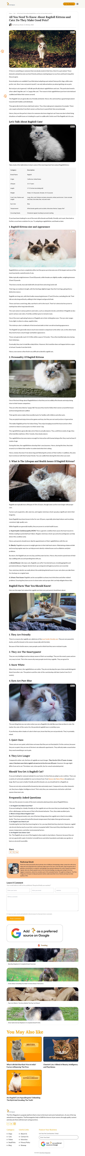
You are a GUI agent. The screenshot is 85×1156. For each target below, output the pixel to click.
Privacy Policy (25, 1142)
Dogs (10, 1134)
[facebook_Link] (8, 1123)
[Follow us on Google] (35, 933)
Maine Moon (60, 779)
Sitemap (23, 1145)
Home (10, 13)
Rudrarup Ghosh (18, 25)
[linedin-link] (17, 852)
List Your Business (69, 4)
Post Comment (15, 919)
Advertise (24, 1139)
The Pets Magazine (44, 1152)
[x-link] (13, 852)
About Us (24, 1134)
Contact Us (24, 1137)
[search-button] (77, 4)
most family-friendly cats (50, 639)
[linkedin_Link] (11, 1123)
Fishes (10, 1139)
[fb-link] (10, 852)
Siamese (51, 779)
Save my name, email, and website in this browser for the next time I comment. (30, 914)
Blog (10, 1145)
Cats (15, 13)
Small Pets (12, 1142)
